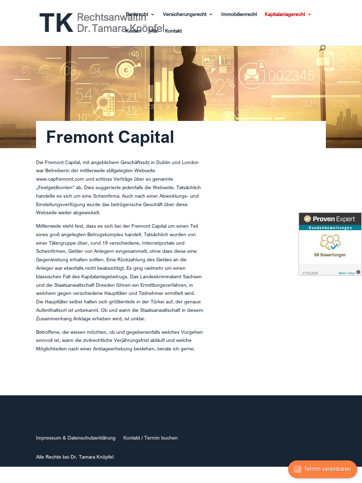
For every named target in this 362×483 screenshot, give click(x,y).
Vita (153, 31)
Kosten (133, 31)
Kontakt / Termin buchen (150, 438)
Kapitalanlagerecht (285, 14)
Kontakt (173, 31)
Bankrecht (137, 14)
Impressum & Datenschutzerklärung (76, 438)
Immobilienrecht (239, 14)
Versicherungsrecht (184, 14)
